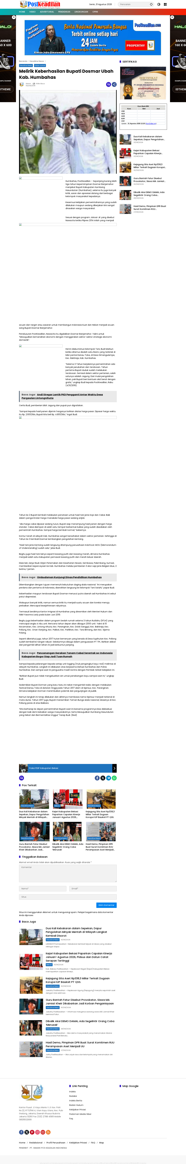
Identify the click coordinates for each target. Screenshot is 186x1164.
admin (28, 83)
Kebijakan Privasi (77, 1109)
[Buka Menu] (165, 4)
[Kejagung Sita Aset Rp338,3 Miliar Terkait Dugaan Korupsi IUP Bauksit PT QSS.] (101, 799)
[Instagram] (37, 1132)
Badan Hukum (76, 1105)
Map (101, 1142)
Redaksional (35, 1142)
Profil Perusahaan (55, 1142)
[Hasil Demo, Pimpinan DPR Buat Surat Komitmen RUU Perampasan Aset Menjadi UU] (101, 831)
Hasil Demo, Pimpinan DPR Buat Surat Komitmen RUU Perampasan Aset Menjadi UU (99, 847)
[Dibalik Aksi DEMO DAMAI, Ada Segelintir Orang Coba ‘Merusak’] (67, 831)
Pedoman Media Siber (80, 1114)
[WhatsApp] (114, 778)
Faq (71, 1118)
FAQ (93, 1142)
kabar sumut (40, 65)
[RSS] (48, 1132)
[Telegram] (108, 778)
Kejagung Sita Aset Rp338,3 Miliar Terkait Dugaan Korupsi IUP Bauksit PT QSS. (100, 814)
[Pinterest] (32, 1132)
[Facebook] (97, 778)
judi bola (105, 1163)
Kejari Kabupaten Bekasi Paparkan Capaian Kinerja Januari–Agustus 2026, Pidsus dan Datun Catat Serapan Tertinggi (66, 814)
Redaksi (73, 1096)
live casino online (122, 1163)
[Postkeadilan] (40, 4)
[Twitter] (102, 778)
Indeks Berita (75, 1100)
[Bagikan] (114, 84)
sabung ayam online (47, 1163)
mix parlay (142, 1163)
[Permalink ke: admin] (22, 84)
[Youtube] (43, 1132)
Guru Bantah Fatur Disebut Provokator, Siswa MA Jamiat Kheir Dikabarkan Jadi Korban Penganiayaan (34, 847)
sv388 (100, 1163)
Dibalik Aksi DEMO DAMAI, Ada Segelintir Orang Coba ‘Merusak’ (67, 847)
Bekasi (57, 806)
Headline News (26, 65)
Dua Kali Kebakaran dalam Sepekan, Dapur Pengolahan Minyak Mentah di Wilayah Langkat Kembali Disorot (34, 814)
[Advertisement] (67, 740)
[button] (151, 4)
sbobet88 (136, 1163)
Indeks (72, 1091)
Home (22, 1142)
